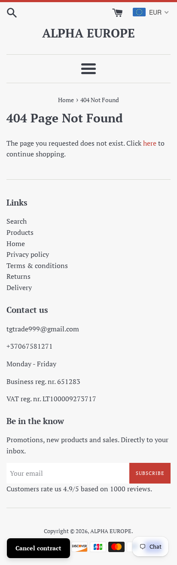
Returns (18, 276)
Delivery (19, 287)
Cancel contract (38, 548)
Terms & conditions (37, 265)
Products (20, 232)
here (149, 143)
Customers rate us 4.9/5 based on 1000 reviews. (79, 488)
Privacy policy (27, 254)
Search (16, 221)
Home (15, 243)
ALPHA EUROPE (88, 33)
